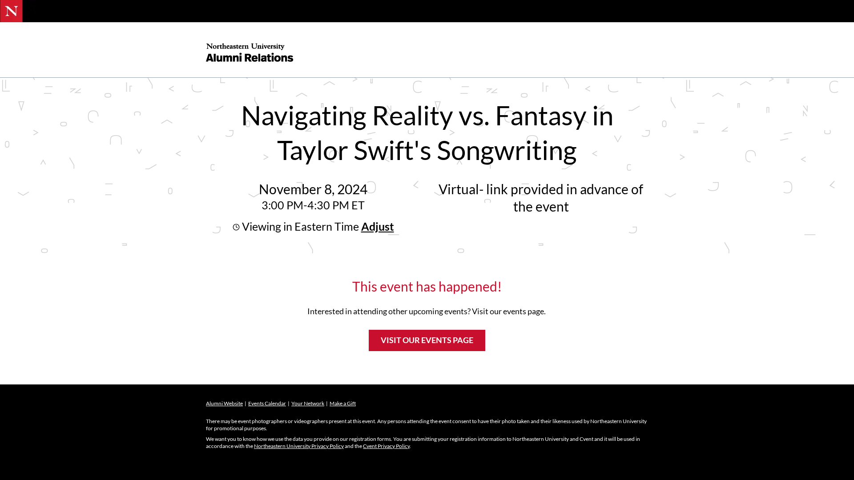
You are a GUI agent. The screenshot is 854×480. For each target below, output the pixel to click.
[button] (376, 226)
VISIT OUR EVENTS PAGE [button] (427, 340)
